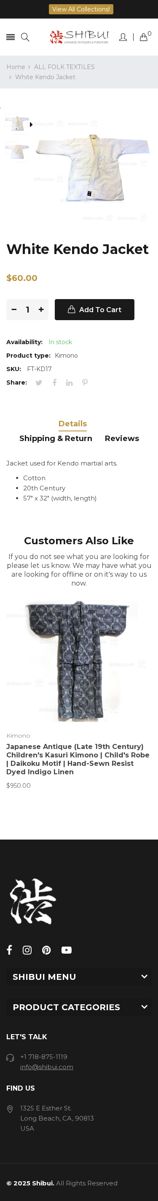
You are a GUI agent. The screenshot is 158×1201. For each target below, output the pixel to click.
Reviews (122, 438)
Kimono (18, 735)
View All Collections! (81, 9)
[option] (20, 125)
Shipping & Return (55, 438)
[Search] (25, 37)
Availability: (24, 342)
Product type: (28, 355)
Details (73, 423)
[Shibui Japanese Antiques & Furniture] (79, 37)
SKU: (13, 369)
